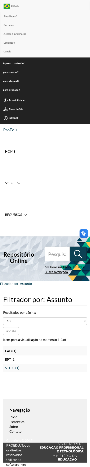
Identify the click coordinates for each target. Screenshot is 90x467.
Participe (9, 25)
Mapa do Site (16, 109)
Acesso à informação (15, 33)
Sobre (10, 183)
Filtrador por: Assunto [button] (16, 284)
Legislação (9, 42)
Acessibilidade (16, 100)
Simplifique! (10, 16)
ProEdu (10, 129)
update (11, 331)
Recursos (13, 214)
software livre (16, 464)
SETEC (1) (12, 368)
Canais (7, 51)
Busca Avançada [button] (56, 272)
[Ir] (78, 254)
